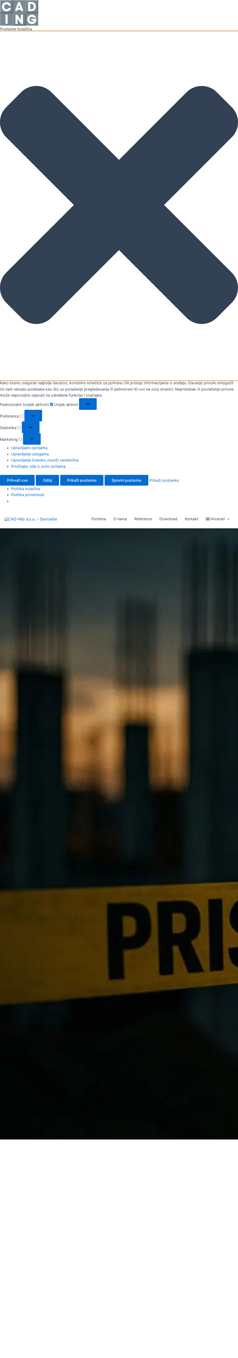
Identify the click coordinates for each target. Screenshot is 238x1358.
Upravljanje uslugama (30, 454)
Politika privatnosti (27, 494)
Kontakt (191, 519)
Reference (143, 519)
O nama (120, 519)
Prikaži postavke (81, 480)
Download (168, 519)
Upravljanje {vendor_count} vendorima (45, 460)
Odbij (47, 480)
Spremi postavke (126, 480)
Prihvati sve (17, 480)
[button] (119, 206)
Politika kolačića (25, 488)
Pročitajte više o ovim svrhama (38, 466)
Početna (99, 519)
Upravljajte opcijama (29, 447)
